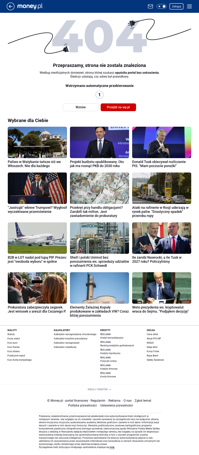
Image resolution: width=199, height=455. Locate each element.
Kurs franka (13, 347)
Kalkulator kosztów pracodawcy (70, 338)
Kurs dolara (13, 351)
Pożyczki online (108, 361)
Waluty (11, 334)
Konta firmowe (108, 376)
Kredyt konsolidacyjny (111, 337)
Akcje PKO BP (154, 338)
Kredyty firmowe (108, 368)
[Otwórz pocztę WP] (150, 6)
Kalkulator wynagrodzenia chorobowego (75, 334)
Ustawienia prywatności (116, 405)
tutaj (112, 447)
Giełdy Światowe (155, 360)
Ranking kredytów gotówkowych (117, 345)
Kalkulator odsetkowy (65, 347)
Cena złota (152, 334)
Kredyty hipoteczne (110, 353)
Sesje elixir (152, 347)
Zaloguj (176, 6)
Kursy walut (13, 338)
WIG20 (150, 342)
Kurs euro (12, 342)
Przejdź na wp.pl (118, 107)
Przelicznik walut (16, 355)
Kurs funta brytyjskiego (19, 360)
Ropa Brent (152, 355)
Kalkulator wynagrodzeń (66, 342)
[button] (161, 6)
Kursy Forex (153, 351)
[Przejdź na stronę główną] (11, 9)
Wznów (81, 107)
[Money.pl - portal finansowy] (33, 6)
